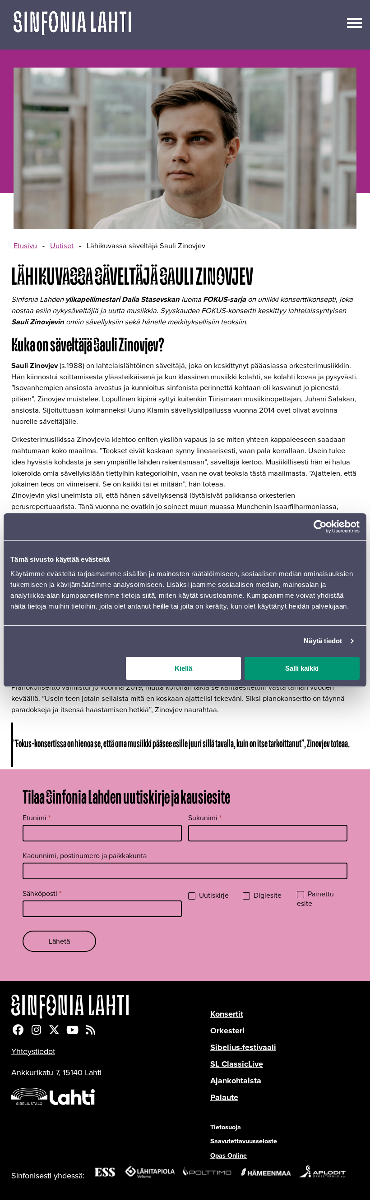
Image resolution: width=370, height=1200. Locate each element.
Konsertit (226, 1014)
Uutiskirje (213, 895)
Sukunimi (205, 818)
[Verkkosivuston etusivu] (72, 24)
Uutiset (62, 246)
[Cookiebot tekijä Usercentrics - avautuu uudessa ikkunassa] (320, 526)
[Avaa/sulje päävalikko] (354, 22)
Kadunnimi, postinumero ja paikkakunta (85, 855)
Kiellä (183, 668)
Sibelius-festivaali (243, 1047)
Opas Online (228, 1155)
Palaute (224, 1097)
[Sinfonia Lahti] (110, 1006)
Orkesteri (227, 1030)
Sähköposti (42, 893)
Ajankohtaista (235, 1080)
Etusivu (25, 246)
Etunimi (37, 818)
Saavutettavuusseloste (243, 1141)
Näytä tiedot (323, 641)
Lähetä (59, 941)
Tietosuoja (225, 1127)
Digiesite (267, 895)
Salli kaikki (302, 668)
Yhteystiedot (33, 1051)
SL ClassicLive (236, 1064)
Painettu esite (315, 899)
